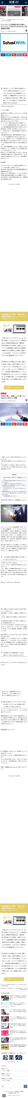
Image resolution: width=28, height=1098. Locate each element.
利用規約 (17, 1091)
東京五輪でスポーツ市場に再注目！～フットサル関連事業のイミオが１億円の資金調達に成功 (14, 989)
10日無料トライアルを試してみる (14, 387)
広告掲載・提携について (14, 1092)
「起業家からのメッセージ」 (11, 767)
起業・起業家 (3, 393)
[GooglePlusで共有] (14, 54)
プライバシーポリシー (9, 1091)
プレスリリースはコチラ (8, 106)
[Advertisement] (14, 72)
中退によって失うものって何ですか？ (12, 483)
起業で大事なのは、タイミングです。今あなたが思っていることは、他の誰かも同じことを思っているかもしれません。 (14, 493)
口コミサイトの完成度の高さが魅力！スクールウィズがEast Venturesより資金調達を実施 (14, 985)
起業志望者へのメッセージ (10, 496)
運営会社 (22, 1091)
